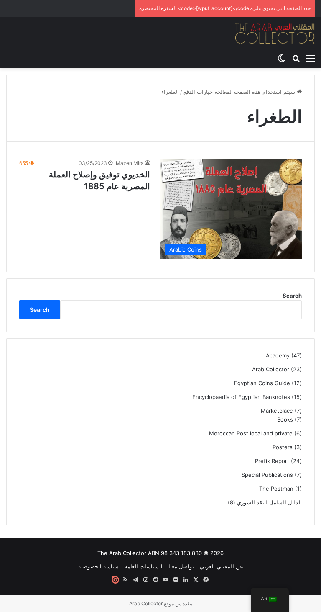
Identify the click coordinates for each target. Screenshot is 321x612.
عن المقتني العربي (221, 566)
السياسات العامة (144, 566)
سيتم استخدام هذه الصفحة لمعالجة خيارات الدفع (240, 91)
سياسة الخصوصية (98, 566)
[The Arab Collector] (275, 33)
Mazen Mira (130, 163)
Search (292, 295)
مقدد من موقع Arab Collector (160, 603)
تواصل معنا (181, 566)
